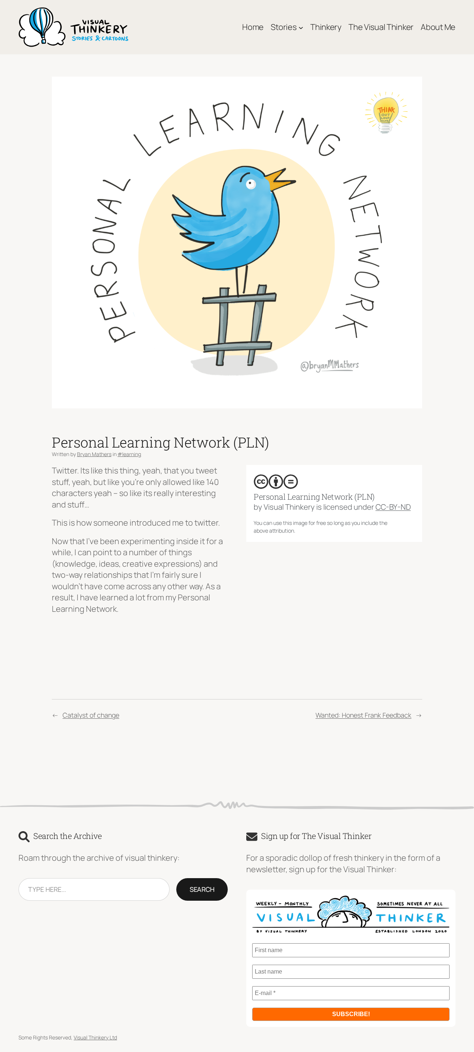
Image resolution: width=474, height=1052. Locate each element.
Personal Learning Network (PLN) (314, 497)
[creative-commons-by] (275, 481)
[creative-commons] (261, 481)
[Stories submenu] (300, 27)
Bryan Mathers (94, 454)
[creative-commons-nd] (290, 481)
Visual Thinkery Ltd (95, 1037)
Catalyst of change (91, 715)
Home (253, 27)
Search (202, 889)
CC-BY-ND (393, 507)
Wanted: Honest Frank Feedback (363, 715)
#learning (129, 454)
